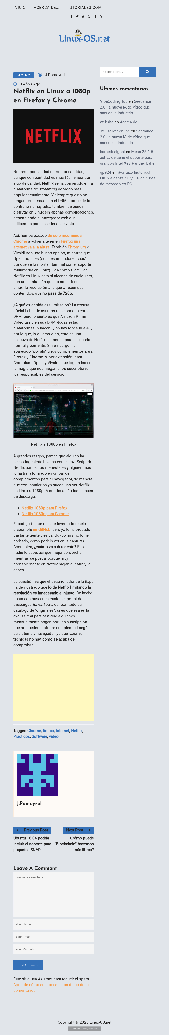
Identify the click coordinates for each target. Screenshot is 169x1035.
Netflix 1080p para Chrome (45, 513)
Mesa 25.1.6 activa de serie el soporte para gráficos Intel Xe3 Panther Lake (127, 157)
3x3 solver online (115, 131)
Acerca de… (46, 7)
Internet (62, 730)
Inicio (19, 7)
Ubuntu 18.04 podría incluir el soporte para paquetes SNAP (32, 844)
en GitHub (41, 529)
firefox (48, 730)
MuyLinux (23, 75)
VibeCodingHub (114, 101)
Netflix (76, 730)
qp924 (105, 172)
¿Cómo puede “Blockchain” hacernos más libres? (74, 844)
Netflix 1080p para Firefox (44, 508)
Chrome (34, 730)
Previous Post (36, 830)
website (107, 122)
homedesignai (112, 151)
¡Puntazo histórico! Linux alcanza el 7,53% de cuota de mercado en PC (127, 178)
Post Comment (28, 965)
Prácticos (21, 736)
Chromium (77, 247)
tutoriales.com (84, 7)
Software (39, 736)
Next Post (74, 830)
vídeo (54, 736)
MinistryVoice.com (89, 1029)
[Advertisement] (53, 687)
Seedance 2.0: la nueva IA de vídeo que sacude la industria (125, 107)
